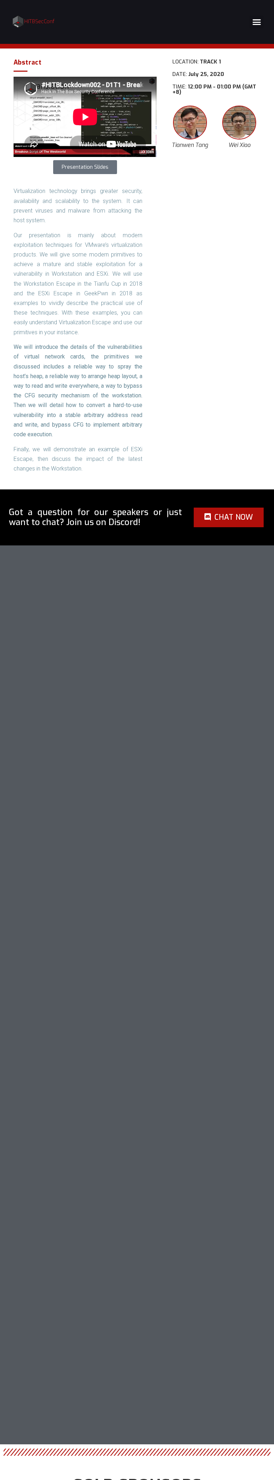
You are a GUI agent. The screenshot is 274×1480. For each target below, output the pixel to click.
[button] (256, 22)
